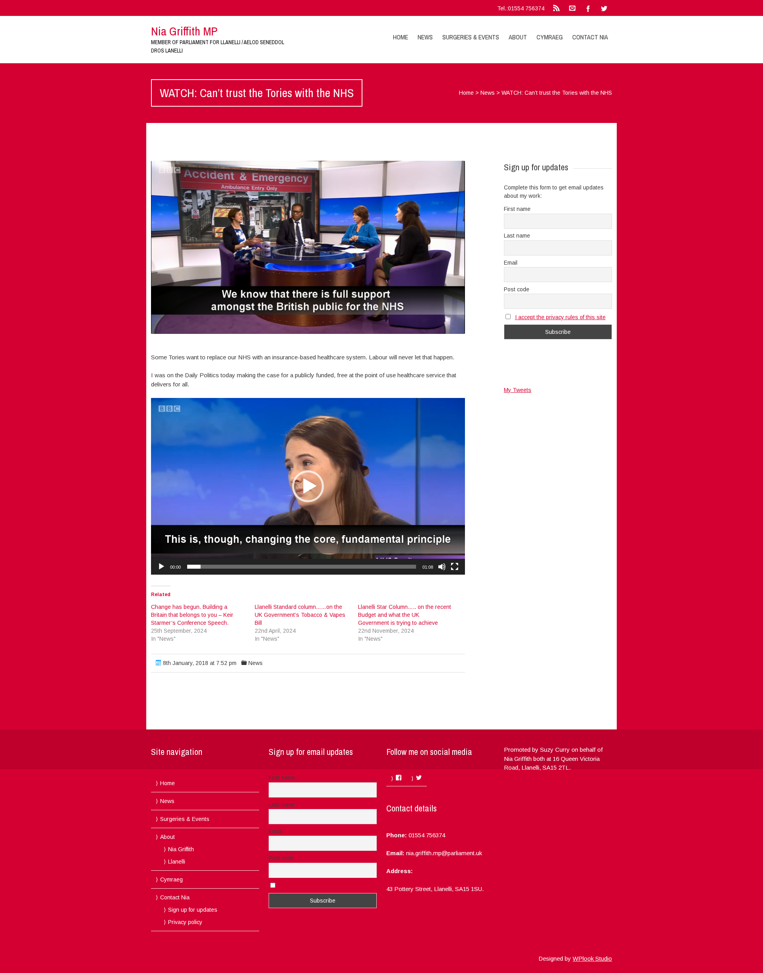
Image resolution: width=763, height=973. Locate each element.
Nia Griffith (181, 849)
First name (517, 209)
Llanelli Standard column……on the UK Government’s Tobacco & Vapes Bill (300, 615)
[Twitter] (604, 8)
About (518, 37)
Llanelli (176, 861)
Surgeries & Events (470, 37)
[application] (308, 486)
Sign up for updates (192, 910)
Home (400, 37)
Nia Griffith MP (184, 31)
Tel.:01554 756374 (520, 8)
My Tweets (517, 390)
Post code (516, 289)
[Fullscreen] (455, 567)
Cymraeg (549, 37)
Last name (517, 235)
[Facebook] (588, 8)
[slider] (301, 567)
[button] (308, 247)
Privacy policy (185, 922)
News (425, 37)
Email (510, 262)
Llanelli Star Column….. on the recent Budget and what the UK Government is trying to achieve (404, 615)
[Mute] (442, 567)
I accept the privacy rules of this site (560, 317)
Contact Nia (590, 37)
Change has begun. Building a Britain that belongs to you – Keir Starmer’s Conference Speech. (192, 615)
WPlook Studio (592, 958)
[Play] (161, 567)
